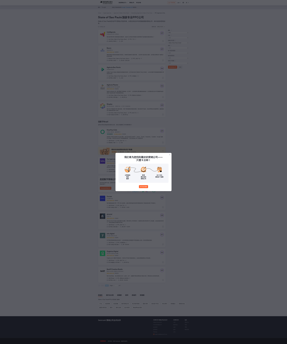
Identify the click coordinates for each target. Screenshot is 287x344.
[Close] (170, 154)
